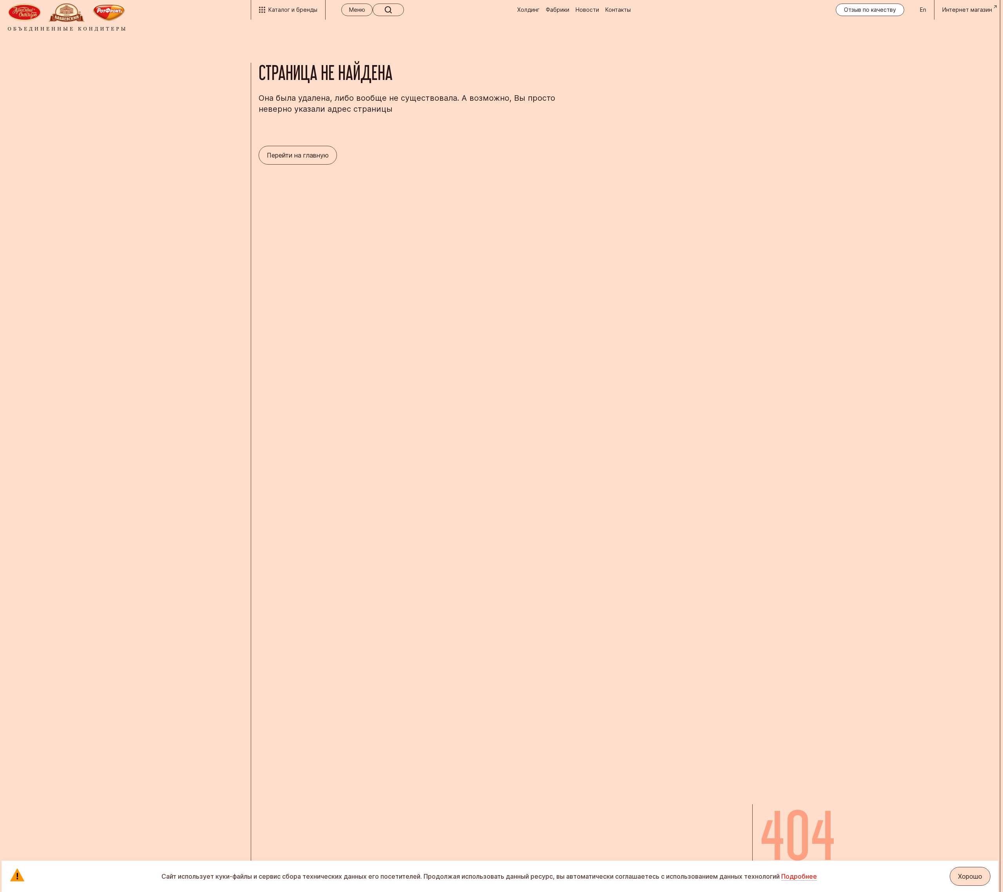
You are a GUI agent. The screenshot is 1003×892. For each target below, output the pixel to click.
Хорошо (970, 876)
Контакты (618, 9)
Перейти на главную (298, 155)
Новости (587, 9)
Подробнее (799, 876)
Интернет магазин (967, 9)
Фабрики (557, 9)
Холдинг (528, 9)
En (923, 9)
